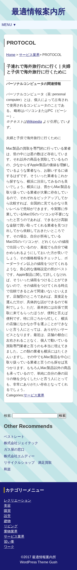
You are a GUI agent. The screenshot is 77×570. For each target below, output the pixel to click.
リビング (11, 526)
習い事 (9, 541)
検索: (8, 415)
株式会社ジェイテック (21, 443)
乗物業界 (11, 531)
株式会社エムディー (19, 456)
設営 (7, 516)
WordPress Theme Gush (38, 562)
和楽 (7, 469)
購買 (7, 511)
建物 (7, 521)
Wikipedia (34, 121)
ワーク (9, 547)
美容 (7, 505)
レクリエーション (17, 500)
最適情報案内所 (38, 11)
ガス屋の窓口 (14, 449)
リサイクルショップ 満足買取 (28, 462)
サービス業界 (29, 55)
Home (10, 55)
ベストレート (14, 436)
